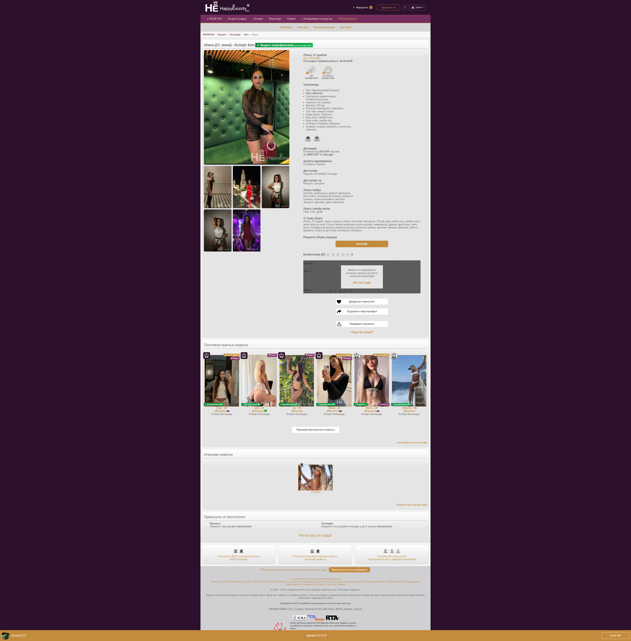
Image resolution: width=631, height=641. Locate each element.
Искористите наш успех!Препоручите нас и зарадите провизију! (392, 558)
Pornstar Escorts (324, 27)
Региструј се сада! (315, 535)
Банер (313, 578)
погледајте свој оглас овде (412, 442)
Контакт (304, 578)
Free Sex (302, 27)
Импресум (216, 581)
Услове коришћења (234, 581)
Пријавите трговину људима (330, 584)
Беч (246, 34)
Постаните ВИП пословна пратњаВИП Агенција (239, 558)
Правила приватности (376, 581)
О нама (294, 578)
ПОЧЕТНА (214, 18)
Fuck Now (286, 27)
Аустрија (235, 34)
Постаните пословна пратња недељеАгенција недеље (315, 558)
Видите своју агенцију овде (412, 505)
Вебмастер (335, 578)
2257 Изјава (253, 581)
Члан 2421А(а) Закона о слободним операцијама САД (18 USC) (295, 581)
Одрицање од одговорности (347, 581)
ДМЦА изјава (397, 581)
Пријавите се (388, 7)
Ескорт (257, 18)
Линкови (323, 578)
